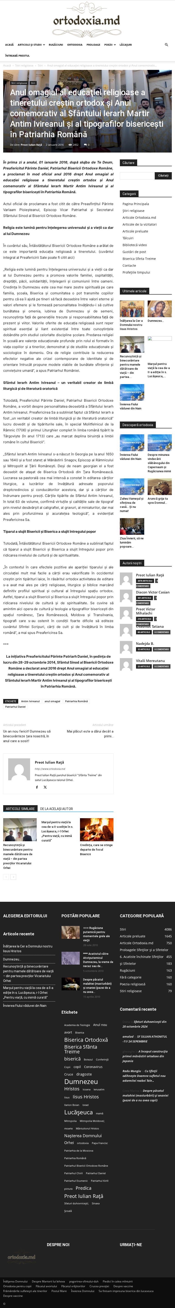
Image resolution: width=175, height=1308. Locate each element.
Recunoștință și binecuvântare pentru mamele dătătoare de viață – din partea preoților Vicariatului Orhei (28, 974)
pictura (68, 1188)
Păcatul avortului (46, 1286)
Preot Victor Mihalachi (145, 611)
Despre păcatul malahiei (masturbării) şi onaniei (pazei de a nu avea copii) (145, 1095)
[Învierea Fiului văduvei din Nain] (132, 392)
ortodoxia (83, 1143)
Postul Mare (59, 1291)
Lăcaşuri (126, 44)
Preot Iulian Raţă (31, 144)
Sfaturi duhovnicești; (76, 1203)
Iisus (66, 1097)
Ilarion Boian (71, 1105)
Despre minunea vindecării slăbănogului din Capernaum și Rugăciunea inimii (159, 463)
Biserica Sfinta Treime (139, 258)
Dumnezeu (81, 1081)
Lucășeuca (78, 1112)
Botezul (88, 1059)
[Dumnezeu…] (160, 309)
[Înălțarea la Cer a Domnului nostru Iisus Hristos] (132, 309)
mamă (99, 1113)
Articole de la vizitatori (140, 224)
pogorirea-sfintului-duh (83, 1281)
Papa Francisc (100, 1143)
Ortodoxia (74, 44)
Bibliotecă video (135, 245)
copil (77, 1067)
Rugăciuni (56, 44)
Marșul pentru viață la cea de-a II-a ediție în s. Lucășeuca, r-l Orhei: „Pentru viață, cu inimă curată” (57, 831)
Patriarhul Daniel (15, 706)
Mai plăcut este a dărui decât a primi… (90, 733)
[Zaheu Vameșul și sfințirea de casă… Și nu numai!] (132, 486)
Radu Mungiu (132, 1071)
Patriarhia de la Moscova (78, 1150)
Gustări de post (134, 252)
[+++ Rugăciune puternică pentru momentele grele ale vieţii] (71, 932)
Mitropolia (70, 1121)
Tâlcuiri (128, 238)
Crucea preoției (99, 1286)
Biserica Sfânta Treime (80, 1049)
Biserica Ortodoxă (86, 1039)
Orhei (69, 1142)
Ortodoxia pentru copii (17, 1286)
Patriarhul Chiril (73, 1173)
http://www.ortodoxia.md (50, 768)
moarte (68, 1128)
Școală (68, 1211)
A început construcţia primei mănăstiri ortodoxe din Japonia (145, 1056)
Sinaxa (96, 1203)
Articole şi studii (30, 44)
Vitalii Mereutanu (150, 661)
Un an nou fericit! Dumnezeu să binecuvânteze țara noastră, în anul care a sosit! (27, 736)
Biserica (79, 1032)
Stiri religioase (24, 65)
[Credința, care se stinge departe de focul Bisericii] (96, 829)
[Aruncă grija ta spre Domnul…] (160, 486)
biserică (72, 1058)
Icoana (86, 1089)
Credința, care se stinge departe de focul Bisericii (96, 849)
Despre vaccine (123, 1286)
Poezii (108, 44)
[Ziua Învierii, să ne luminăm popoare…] (132, 526)
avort (68, 1032)
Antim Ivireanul (30, 701)
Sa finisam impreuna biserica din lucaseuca (126, 1291)
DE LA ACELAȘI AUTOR (56, 809)
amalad (128, 1036)
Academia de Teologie (77, 1025)
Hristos (72, 1088)
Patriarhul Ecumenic (76, 1180)
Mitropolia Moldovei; (92, 1121)
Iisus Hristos (86, 1096)
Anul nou (100, 1025)
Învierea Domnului (82, 1291)
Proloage (93, 44)
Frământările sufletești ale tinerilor (25, 1291)
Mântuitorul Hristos (87, 1128)
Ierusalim (99, 1089)
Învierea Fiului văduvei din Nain (24, 1005)
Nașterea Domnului (83, 1135)
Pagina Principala (136, 204)
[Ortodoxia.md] (87, 19)
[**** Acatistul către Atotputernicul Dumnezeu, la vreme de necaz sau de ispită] (71, 958)
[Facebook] (38, 787)
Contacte (129, 265)
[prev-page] (6, 877)
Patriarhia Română (76, 701)
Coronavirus (93, 1067)
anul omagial (52, 701)
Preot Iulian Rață (83, 1196)
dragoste (84, 1074)
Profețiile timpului (136, 272)
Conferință (102, 1059)
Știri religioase (133, 210)
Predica (83, 1188)
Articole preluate (135, 231)
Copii (67, 1067)
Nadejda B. (145, 643)
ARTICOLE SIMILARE (20, 809)
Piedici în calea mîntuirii (118, 1281)
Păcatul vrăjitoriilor (73, 1286)
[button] (166, 45)
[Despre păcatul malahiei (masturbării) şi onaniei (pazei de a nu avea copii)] (71, 984)
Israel (85, 1105)
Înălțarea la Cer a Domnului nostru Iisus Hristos (131, 325)
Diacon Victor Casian (153, 592)
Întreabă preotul (17, 55)
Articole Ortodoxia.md (139, 217)
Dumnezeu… (156, 320)
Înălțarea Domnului (15, 1281)
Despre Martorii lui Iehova (48, 1281)
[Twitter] (47, 787)
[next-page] (13, 877)
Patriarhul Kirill (99, 1180)
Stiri (40, 65)
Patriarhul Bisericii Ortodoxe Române (86, 1165)
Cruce (68, 1074)
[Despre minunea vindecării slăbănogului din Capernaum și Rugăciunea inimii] (160, 442)
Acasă (9, 44)
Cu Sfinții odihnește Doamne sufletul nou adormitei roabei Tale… (144, 1076)
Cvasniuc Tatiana (150, 626)
